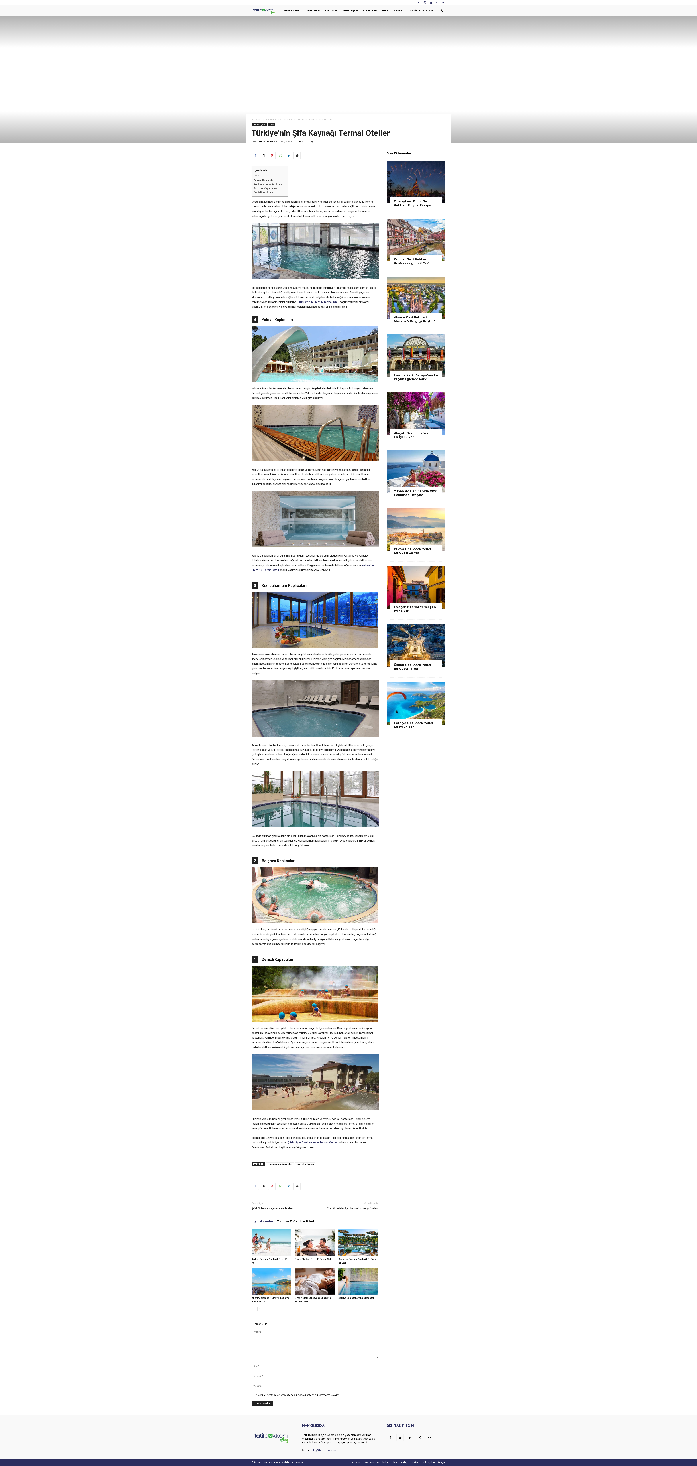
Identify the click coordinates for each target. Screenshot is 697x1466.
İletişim (441, 1462)
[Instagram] (424, 2)
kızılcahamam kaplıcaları (280, 1164)
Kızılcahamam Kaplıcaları (269, 184)
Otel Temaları (374, 10)
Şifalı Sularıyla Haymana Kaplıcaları (272, 1208)
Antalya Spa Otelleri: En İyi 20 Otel (356, 1298)
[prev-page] (254, 1309)
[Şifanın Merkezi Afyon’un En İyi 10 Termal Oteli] (315, 1281)
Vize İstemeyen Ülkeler (376, 1462)
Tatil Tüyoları (421, 10)
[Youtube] (442, 2)
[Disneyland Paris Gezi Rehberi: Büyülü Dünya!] (416, 182)
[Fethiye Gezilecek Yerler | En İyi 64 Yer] (416, 703)
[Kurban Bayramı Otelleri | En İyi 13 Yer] (271, 1242)
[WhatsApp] (280, 155)
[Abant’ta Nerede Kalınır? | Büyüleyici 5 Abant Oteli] (271, 1281)
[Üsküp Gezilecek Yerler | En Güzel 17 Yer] (416, 645)
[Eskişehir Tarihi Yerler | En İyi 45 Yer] (416, 587)
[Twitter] (436, 2)
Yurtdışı (348, 10)
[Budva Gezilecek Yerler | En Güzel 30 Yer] (416, 529)
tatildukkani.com (267, 141)
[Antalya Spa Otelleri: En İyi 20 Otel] (358, 1281)
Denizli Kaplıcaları (264, 192)
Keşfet (399, 10)
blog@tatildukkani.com (325, 1450)
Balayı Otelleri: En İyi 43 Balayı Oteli (313, 1259)
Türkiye (311, 10)
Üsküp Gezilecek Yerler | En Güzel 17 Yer (413, 666)
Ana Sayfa (292, 10)
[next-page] (259, 1309)
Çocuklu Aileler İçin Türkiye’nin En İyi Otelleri (352, 1208)
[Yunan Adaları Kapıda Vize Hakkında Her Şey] (416, 471)
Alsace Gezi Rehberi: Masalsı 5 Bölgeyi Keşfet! (414, 319)
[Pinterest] (272, 155)
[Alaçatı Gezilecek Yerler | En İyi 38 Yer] (416, 413)
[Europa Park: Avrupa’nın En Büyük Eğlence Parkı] (416, 355)
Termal (286, 119)
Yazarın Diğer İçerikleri (295, 1221)
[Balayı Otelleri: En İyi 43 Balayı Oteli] (315, 1242)
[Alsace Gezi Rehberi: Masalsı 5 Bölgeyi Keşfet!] (416, 298)
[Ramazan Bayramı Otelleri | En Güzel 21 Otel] (358, 1242)
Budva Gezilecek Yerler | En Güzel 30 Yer (413, 551)
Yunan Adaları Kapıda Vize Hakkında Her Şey (415, 493)
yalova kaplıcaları (305, 1164)
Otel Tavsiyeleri (259, 124)
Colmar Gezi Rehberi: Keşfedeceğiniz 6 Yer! (411, 261)
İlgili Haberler (262, 1221)
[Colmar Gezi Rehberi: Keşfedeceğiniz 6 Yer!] (416, 240)
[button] (441, 11)
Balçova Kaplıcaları (265, 188)
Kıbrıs (329, 10)
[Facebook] (418, 2)
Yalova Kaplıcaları (264, 180)
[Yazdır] (297, 155)
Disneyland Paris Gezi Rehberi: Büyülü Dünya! (413, 203)
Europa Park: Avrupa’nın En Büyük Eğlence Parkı (416, 377)
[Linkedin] (430, 2)
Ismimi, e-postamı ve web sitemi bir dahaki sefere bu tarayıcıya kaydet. (297, 1394)
